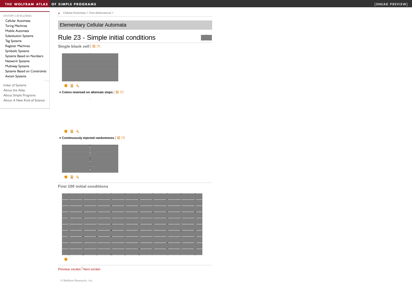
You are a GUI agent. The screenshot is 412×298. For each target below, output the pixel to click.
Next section (91, 269)
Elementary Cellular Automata (93, 25)
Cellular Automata (74, 12)
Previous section (69, 269)
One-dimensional (100, 12)
